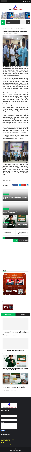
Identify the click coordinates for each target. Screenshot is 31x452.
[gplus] (29, 1)
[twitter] (24, 1)
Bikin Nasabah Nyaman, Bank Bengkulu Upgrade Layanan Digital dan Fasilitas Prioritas (15, 225)
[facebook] (22, 1)
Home (4, 28)
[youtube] (25, 1)
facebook (25, 240)
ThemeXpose (18, 450)
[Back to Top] (15, 449)
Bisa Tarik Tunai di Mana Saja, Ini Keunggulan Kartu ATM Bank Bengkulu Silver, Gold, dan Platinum (15, 387)
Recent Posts (8, 314)
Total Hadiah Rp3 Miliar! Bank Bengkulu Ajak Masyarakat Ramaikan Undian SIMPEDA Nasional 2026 (15, 197)
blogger (15, 240)
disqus (20, 240)
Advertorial (8, 28)
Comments (22, 314)
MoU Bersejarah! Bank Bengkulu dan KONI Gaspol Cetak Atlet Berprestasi (15, 211)
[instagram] (27, 1)
